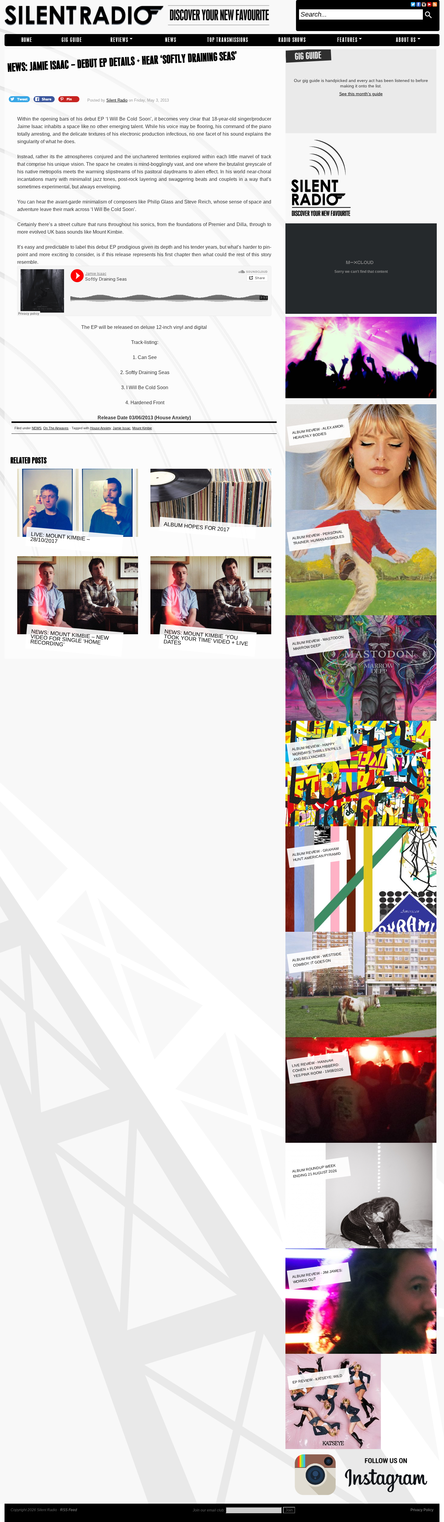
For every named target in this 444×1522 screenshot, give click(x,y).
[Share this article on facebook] (44, 98)
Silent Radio (148, 15)
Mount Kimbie (142, 428)
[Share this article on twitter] (20, 98)
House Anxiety (100, 428)
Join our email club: (209, 1510)
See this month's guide (361, 93)
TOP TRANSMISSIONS (227, 40)
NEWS (170, 40)
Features (347, 40)
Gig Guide (72, 40)
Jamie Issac (121, 428)
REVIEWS (119, 40)
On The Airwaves (56, 428)
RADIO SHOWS (292, 40)
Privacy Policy (421, 1510)
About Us (406, 40)
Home (26, 40)
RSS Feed (68, 1510)
